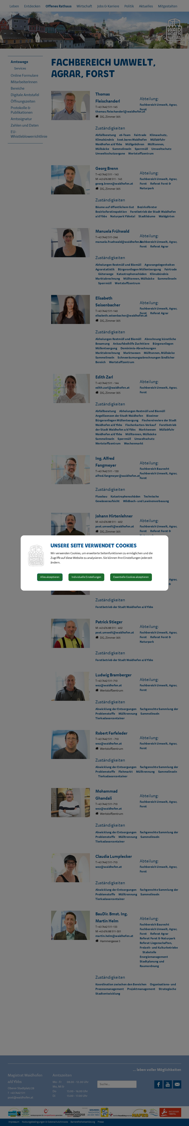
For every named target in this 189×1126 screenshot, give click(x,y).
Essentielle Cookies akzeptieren (131, 577)
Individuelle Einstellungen (86, 577)
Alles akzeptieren (49, 577)
